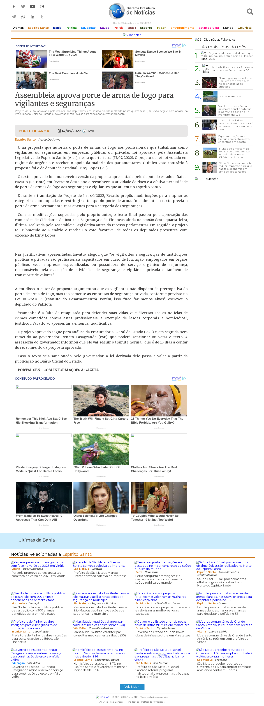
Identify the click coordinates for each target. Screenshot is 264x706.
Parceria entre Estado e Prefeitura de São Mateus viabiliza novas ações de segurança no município (100, 611)
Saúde (105, 27)
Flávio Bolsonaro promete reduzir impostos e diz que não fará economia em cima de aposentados (235, 167)
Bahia (57, 27)
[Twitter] (23, 6)
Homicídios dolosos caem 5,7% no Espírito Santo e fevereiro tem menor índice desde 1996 (100, 667)
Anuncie (103, 701)
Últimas (18, 27)
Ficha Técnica (132, 701)
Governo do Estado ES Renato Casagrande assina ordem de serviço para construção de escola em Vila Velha (37, 672)
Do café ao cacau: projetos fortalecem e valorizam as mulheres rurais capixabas (162, 611)
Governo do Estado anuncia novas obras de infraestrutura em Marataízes (162, 633)
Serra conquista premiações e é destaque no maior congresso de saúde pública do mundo (158, 579)
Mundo (228, 27)
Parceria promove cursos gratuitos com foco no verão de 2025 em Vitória (38, 574)
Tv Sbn (161, 27)
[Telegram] (14, 16)
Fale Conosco (117, 701)
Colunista (245, 27)
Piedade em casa (230, 96)
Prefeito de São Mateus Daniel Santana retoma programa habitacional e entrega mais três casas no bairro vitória (162, 672)
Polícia (119, 27)
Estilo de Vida (209, 27)
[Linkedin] (32, 16)
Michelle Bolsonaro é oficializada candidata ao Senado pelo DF (232, 69)
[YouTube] (32, 6)
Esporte (146, 27)
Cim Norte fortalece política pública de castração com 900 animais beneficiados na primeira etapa (37, 611)
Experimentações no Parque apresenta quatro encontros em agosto (234, 138)
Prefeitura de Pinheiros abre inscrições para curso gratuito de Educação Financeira (39, 639)
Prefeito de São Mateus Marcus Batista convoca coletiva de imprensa (99, 574)
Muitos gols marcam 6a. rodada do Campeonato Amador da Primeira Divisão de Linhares (234, 153)
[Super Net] (132, 35)
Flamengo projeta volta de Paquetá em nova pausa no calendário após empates (235, 82)
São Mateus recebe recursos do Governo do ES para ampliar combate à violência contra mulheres (224, 667)
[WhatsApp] (23, 16)
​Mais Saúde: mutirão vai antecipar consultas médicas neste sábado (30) (99, 633)
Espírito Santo (38, 27)
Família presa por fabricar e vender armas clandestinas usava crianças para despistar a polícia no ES (222, 611)
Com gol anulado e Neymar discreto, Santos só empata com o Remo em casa (236, 125)
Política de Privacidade (153, 701)
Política (71, 27)
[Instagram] (42, 6)
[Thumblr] (42, 16)
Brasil (132, 27)
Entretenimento (182, 27)
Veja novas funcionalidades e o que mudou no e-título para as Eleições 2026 (231, 55)
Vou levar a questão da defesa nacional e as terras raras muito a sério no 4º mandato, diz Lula (234, 110)
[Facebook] (14, 6)
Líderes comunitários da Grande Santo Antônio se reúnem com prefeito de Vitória (224, 639)
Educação (88, 27)
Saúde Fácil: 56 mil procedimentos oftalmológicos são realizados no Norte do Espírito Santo (221, 582)
